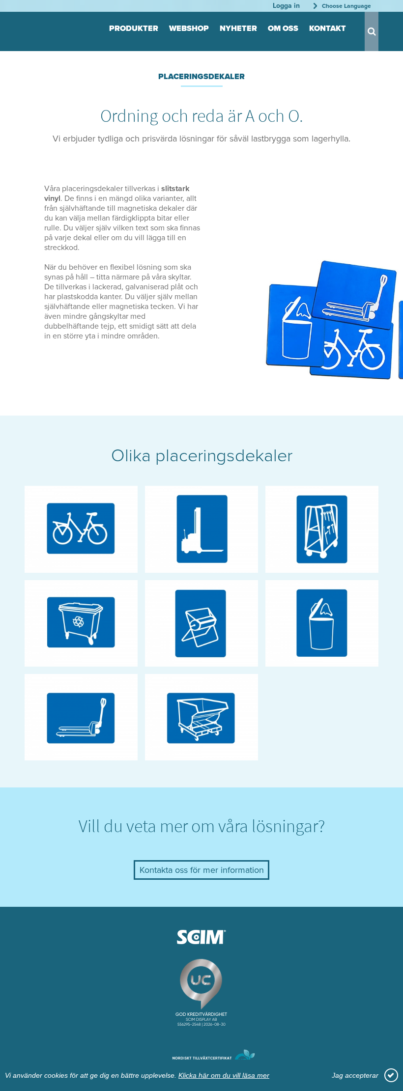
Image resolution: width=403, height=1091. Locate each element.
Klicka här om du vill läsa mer (223, 1075)
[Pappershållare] (201, 661)
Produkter (133, 28)
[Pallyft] (81, 755)
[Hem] (49, 29)
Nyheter (238, 28)
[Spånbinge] (201, 755)
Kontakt (327, 28)
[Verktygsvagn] (321, 567)
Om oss (283, 28)
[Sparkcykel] (81, 567)
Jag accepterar (355, 1075)
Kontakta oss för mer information (202, 870)
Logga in (286, 5)
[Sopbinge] (81, 661)
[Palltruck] (201, 567)
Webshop (189, 28)
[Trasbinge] (321, 661)
